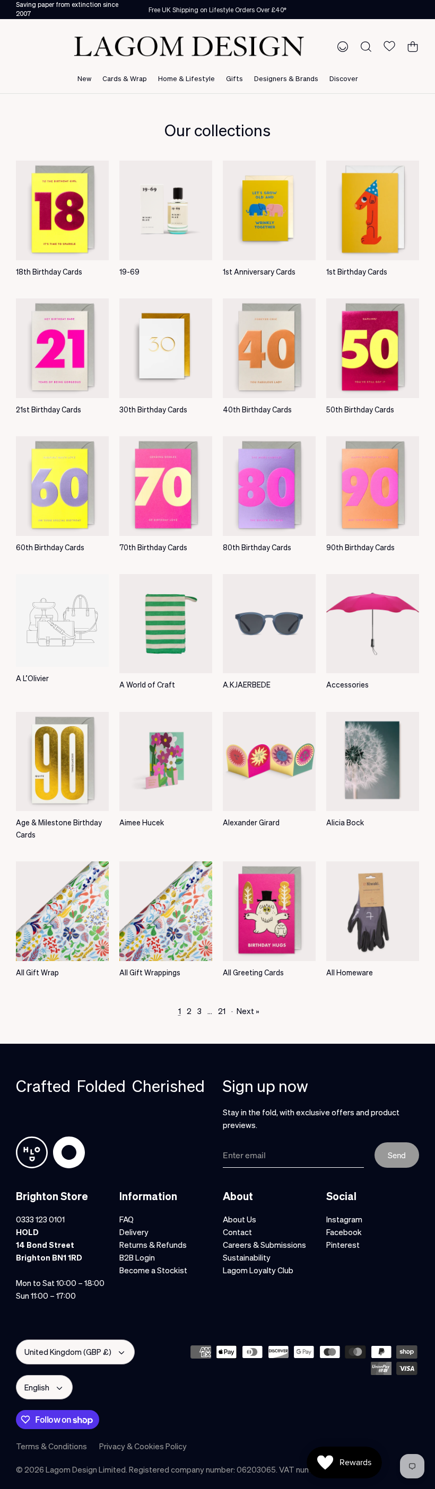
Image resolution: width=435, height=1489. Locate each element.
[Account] (340, 46)
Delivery (134, 1232)
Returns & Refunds (153, 1244)
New (84, 78)
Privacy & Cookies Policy (143, 1446)
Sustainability (247, 1257)
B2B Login (137, 1257)
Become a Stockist (153, 1270)
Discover (343, 78)
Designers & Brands (286, 78)
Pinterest (343, 1244)
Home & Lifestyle (186, 78)
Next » (248, 1011)
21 (221, 1011)
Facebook (344, 1232)
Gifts (234, 78)
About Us (239, 1219)
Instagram (344, 1219)
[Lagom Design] (188, 46)
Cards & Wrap (124, 78)
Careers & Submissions (264, 1244)
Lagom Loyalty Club (258, 1270)
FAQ (126, 1219)
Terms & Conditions (51, 1446)
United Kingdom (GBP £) (67, 1351)
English (36, 1387)
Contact (237, 1232)
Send (397, 1155)
